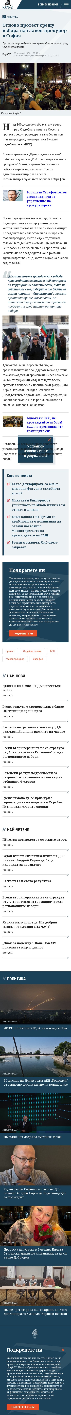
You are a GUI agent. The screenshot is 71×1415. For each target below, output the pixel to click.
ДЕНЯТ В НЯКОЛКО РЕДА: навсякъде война (35, 1028)
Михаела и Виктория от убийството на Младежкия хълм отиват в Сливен (38, 505)
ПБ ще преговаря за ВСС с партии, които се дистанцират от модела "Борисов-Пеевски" (36, 1312)
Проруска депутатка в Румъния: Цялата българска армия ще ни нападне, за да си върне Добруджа (35, 1253)
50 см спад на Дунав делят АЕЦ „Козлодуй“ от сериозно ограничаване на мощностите (36, 1082)
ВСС (52, 651)
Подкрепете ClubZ (23, 1407)
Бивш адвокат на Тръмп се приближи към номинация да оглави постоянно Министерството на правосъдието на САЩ (36, 526)
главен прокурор (15, 659)
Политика (12, 17)
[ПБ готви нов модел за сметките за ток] (35, 1113)
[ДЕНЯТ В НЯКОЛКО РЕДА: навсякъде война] (35, 1004)
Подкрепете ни (23, 633)
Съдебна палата (32, 651)
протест (10, 651)
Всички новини (48, 4)
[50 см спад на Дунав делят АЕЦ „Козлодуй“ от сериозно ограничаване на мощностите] (35, 1057)
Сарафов (38, 659)
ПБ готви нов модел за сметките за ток (33, 1137)
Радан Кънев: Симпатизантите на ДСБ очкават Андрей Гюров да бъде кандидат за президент (35, 1193)
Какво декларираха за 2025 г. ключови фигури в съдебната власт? (36, 488)
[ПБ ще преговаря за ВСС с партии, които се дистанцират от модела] (35, 1286)
